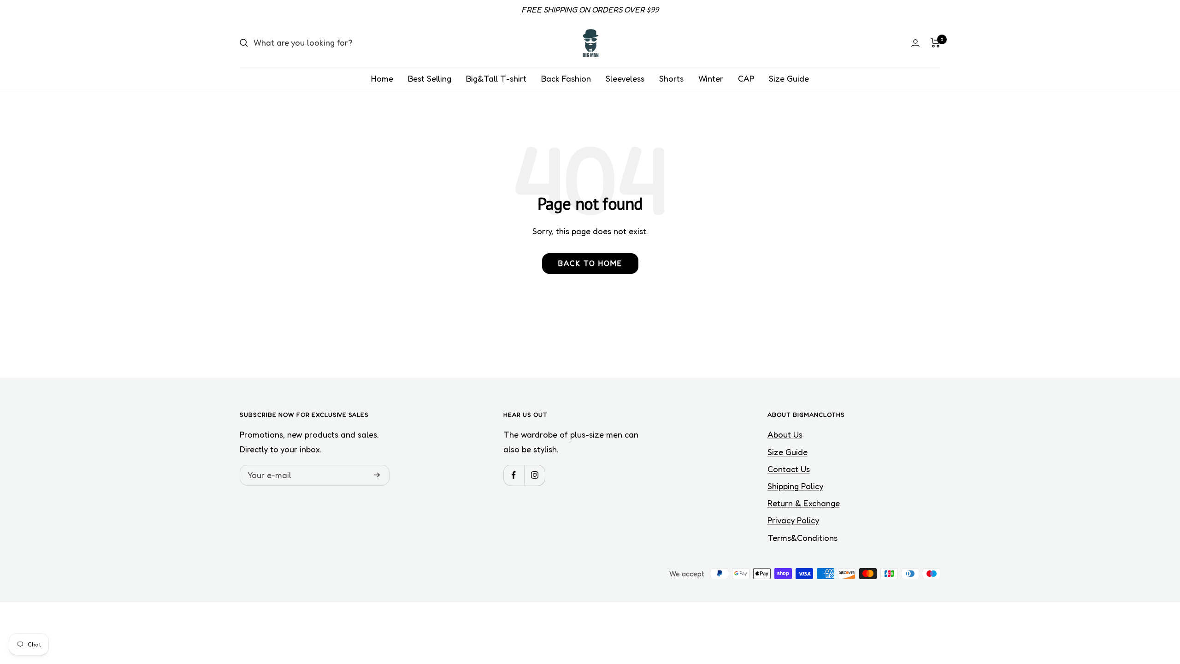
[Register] (377, 475)
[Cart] (935, 42)
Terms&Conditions (802, 538)
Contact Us (788, 469)
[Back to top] (1141, 601)
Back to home (590, 263)
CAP (746, 78)
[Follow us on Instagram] (534, 475)
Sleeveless (625, 78)
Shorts (671, 78)
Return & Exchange (803, 503)
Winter (710, 78)
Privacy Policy (793, 520)
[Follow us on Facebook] (513, 475)
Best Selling (429, 78)
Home (382, 78)
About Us (784, 434)
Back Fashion (566, 78)
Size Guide (789, 78)
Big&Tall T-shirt (496, 78)
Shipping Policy (795, 486)
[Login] (915, 43)
